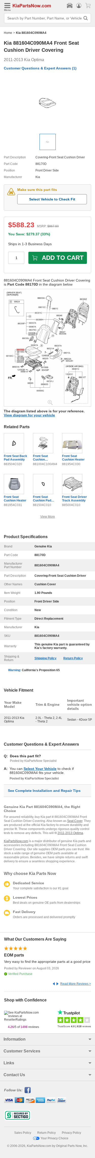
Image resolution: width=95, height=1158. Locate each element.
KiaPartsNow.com (16, 841)
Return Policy (73, 658)
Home (8, 33)
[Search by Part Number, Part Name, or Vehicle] (86, 18)
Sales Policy (22, 1133)
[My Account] (79, 6)
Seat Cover (74, 821)
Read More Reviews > (75, 984)
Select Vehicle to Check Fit (52, 199)
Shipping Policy (45, 658)
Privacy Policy (71, 1133)
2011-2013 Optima (70, 833)
